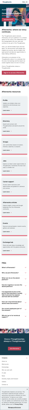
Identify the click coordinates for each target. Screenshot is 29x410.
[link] (8, 19)
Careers (4, 381)
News (3, 376)
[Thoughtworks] (7, 2)
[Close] (27, 389)
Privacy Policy (19, 404)
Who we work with (7, 370)
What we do (5, 364)
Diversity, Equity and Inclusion (10, 378)
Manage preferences (14, 407)
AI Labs (4, 373)
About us (4, 361)
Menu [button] (23, 2)
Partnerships (5, 367)
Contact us (5, 384)
